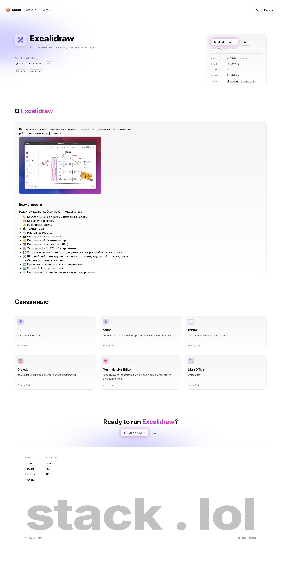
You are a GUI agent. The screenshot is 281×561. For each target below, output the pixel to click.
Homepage (233, 81)
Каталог (31, 9)
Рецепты (45, 9)
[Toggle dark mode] (256, 10)
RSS (48, 468)
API (47, 474)
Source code (248, 81)
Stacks (28, 463)
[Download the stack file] (245, 42)
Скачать (29, 479)
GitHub (49, 463)
